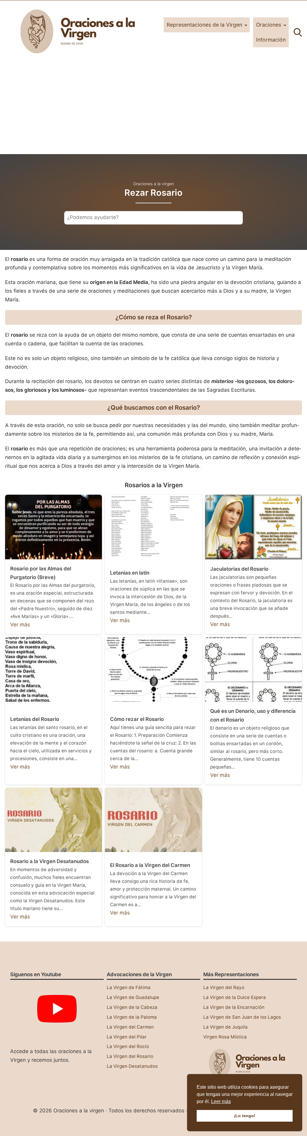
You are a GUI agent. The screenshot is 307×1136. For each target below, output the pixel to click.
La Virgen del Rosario (130, 1056)
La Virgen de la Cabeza (132, 1007)
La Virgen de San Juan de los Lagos (242, 1017)
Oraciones (268, 25)
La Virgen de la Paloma (132, 1017)
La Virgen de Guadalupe (133, 997)
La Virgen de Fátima (129, 987)
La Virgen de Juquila (225, 1027)
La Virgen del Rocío (128, 1046)
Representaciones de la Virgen (204, 25)
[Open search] (298, 32)
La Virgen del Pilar (127, 1037)
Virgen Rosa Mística (225, 1037)
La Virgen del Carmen (130, 1027)
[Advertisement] (153, 109)
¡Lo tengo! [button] (244, 1115)
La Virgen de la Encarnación (233, 1007)
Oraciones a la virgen (153, 183)
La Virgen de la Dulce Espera (234, 997)
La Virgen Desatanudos (132, 1066)
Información (271, 40)
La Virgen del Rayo (223, 987)
